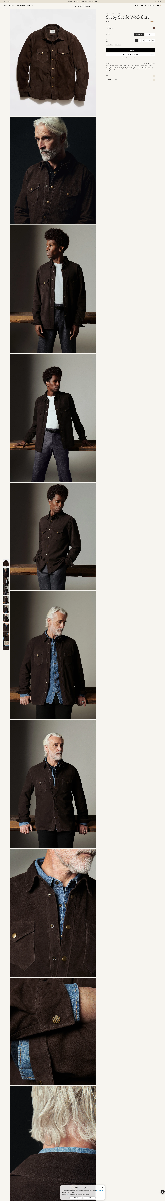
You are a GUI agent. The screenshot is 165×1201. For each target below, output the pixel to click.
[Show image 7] (6, 618)
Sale (17, 5)
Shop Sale (94, 1)
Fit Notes (118, 44)
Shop (6, 5)
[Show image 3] (6, 581)
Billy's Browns (116, 13)
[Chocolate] (154, 28)
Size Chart (109, 44)
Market (22, 5)
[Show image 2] (6, 572)
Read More (109, 70)
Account (151, 5)
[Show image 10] (6, 645)
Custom (11, 5)
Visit (136, 5)
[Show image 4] (6, 590)
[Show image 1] (6, 563)
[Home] (82, 6)
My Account (158, 1)
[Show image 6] (6, 609)
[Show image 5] (6, 599)
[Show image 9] (6, 636)
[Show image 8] (6, 627)
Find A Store (7, 1)
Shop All (108, 13)
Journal (143, 5)
